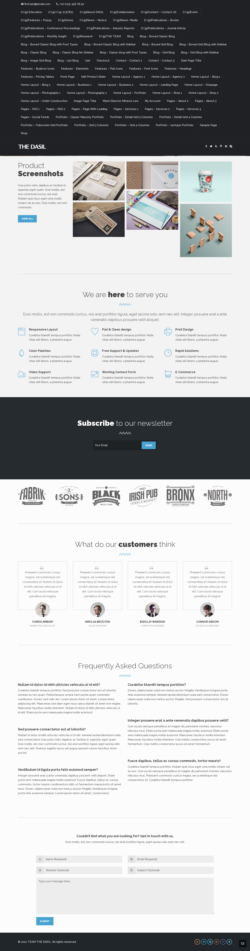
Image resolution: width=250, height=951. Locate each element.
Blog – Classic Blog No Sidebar (73, 52)
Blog (130, 36)
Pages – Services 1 (126, 109)
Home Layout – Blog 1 (205, 76)
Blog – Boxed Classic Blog (157, 36)
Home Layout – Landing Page (159, 84)
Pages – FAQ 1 (30, 109)
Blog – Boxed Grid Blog (157, 44)
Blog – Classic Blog (33, 52)
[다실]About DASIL (92, 12)
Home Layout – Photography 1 (41, 93)
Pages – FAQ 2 (55, 109)
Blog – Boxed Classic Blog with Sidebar (110, 44)
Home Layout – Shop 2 (203, 93)
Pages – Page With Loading (89, 109)
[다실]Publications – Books (161, 20)
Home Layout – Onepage (201, 84)
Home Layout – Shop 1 (167, 93)
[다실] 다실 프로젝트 (60, 12)
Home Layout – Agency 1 (128, 76)
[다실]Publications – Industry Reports (111, 28)
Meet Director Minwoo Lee (120, 101)
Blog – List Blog (68, 60)
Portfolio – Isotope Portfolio (174, 125)
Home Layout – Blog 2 (35, 84)
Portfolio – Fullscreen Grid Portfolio (44, 125)
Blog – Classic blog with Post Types (123, 52)
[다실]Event (190, 12)
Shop (24, 133)
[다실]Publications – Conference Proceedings (50, 28)
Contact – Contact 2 (129, 60)
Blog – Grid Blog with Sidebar (200, 52)
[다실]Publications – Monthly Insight (44, 36)
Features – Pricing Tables (37, 76)
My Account (153, 101)
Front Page (67, 76)
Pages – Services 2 (157, 109)
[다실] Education (31, 12)
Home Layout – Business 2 (115, 84)
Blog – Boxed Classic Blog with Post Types (49, 44)
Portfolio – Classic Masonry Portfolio (80, 117)
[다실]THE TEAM (110, 36)
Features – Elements (75, 68)
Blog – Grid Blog (164, 52)
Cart (87, 60)
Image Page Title (85, 101)
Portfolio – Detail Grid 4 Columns (180, 117)
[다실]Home (65, 20)
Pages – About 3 (206, 101)
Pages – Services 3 (188, 109)
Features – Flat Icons (109, 68)
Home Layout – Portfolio (129, 93)
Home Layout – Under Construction (44, 101)
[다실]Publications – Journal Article (163, 28)
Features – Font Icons (143, 68)
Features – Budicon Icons (38, 68)
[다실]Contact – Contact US (158, 12)
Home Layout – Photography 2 (87, 93)
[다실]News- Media (125, 20)
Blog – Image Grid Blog (36, 60)
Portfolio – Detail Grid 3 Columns (131, 117)
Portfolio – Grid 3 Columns (91, 125)
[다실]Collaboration (122, 12)
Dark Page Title (191, 60)
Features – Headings (178, 68)
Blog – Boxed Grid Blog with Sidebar (203, 44)
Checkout (103, 60)
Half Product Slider (93, 76)
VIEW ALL (27, 218)
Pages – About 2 (178, 101)
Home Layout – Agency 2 (168, 76)
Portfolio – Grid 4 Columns (132, 125)
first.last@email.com (37, 4)
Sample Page (208, 125)
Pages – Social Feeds (35, 117)
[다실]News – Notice (93, 20)
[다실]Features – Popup (36, 20)
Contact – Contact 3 (161, 60)
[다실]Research (83, 36)
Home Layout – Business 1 (74, 84)
